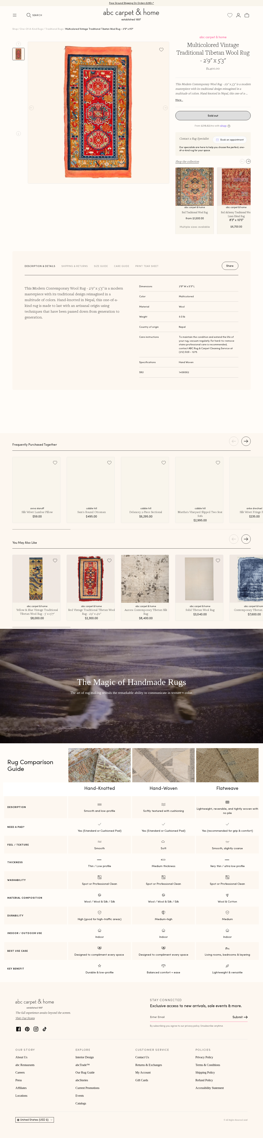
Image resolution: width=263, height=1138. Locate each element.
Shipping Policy (205, 1072)
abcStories (81, 1080)
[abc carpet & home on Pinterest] (27, 1028)
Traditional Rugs (54, 28)
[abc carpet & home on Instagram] (36, 1028)
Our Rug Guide (85, 1072)
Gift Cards (141, 1080)
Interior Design (84, 1057)
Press (18, 1080)
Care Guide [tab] (121, 266)
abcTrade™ (82, 1065)
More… (179, 99)
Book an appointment (232, 139)
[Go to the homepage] (131, 19)
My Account (143, 1072)
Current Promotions (87, 1088)
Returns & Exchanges (148, 1065)
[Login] (238, 15)
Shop (15, 28)
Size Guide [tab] (101, 266)
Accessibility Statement (209, 1088)
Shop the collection (187, 161)
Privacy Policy (204, 1057)
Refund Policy (204, 1080)
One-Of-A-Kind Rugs (31, 28)
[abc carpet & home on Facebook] (18, 1028)
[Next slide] (18, 133)
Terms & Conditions (207, 1065)
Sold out (213, 115)
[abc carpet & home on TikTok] (44, 1028)
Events (79, 1095)
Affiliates (21, 1088)
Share (230, 266)
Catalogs (80, 1103)
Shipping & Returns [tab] (74, 266)
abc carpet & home (213, 37)
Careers (20, 1072)
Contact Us (142, 1057)
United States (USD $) (34, 1119)
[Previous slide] (18, 44)
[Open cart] (247, 15)
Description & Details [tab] (40, 266)
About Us (21, 1057)
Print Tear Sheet (147, 266)
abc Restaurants (24, 1065)
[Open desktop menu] (14, 15)
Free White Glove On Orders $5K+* (131, 3)
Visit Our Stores (25, 1018)
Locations (21, 1095)
